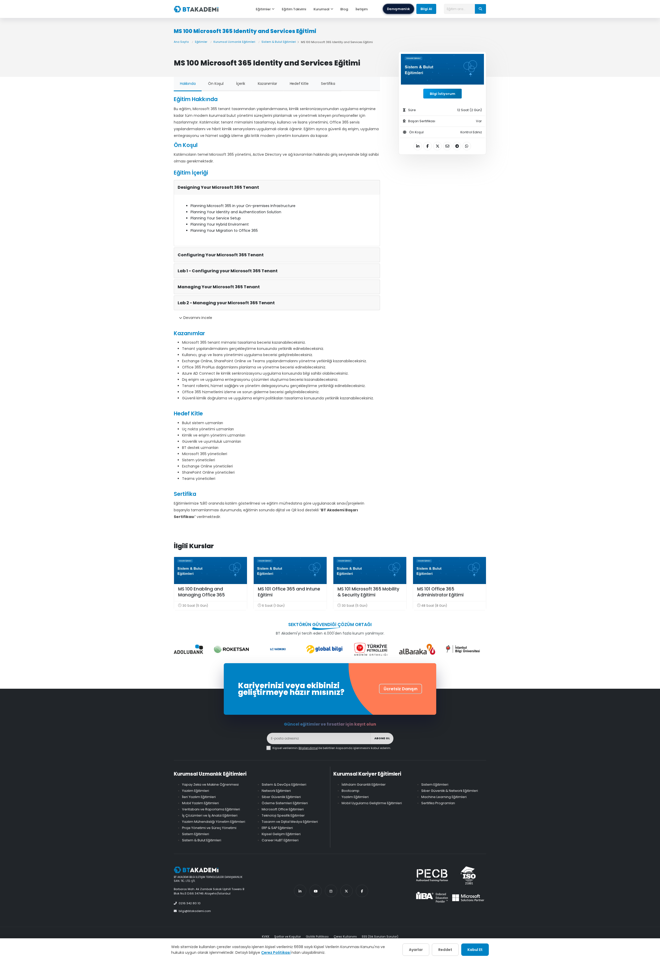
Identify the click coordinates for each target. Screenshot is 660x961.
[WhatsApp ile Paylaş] (467, 146)
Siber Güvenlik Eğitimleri (281, 797)
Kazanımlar (267, 83)
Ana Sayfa (181, 42)
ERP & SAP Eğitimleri (277, 828)
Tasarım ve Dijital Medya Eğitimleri (290, 821)
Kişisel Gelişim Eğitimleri (281, 834)
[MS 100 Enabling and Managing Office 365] (210, 570)
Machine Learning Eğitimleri (444, 797)
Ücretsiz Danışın (400, 689)
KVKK (265, 936)
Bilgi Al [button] (426, 9)
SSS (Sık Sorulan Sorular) (380, 936)
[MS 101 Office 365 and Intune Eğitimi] (290, 570)
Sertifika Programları (438, 803)
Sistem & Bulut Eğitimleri (278, 42)
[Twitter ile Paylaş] (437, 146)
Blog (344, 9)
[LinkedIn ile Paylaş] (418, 146)
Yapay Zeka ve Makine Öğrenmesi (210, 784)
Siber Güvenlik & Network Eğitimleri (449, 790)
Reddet (445, 949)
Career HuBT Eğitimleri (280, 840)
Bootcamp (350, 790)
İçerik (240, 83)
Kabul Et (475, 949)
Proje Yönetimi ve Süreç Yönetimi (209, 828)
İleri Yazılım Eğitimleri (199, 797)
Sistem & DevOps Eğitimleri (284, 784)
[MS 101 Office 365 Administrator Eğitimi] (449, 570)
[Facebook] (362, 891)
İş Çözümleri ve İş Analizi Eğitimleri (209, 815)
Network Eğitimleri (276, 790)
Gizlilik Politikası (317, 936)
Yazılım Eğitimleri (195, 790)
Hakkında (187, 83)
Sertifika (328, 83)
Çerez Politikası (276, 952)
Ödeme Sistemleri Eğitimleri (285, 803)
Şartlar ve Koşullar (287, 936)
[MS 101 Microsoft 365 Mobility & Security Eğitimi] (369, 570)
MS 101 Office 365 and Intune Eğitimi (289, 592)
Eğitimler (263, 9)
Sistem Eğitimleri (195, 834)
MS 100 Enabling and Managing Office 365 (201, 592)
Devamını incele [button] (197, 317)
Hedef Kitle (299, 83)
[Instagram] (331, 891)
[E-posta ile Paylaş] (447, 146)
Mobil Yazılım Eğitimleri (200, 803)
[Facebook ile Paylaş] (427, 146)
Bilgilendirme (308, 748)
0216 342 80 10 (190, 903)
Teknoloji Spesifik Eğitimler (283, 815)
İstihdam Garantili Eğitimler (364, 784)
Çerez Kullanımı (345, 936)
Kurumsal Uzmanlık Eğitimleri (234, 42)
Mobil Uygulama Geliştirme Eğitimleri (372, 803)
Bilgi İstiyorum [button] (442, 94)
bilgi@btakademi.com (195, 911)
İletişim (362, 9)
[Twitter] (346, 891)
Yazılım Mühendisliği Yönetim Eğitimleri (213, 821)
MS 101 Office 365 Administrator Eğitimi (440, 592)
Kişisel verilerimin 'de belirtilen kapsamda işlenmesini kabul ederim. (332, 748)
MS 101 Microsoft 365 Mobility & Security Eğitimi (368, 592)
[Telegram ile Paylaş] (457, 146)
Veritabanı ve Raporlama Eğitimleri (211, 809)
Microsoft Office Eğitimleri (283, 809)
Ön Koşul (215, 83)
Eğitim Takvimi (294, 9)
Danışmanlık (398, 9)
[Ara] (480, 9)
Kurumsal (321, 9)
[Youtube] (315, 891)
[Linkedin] (300, 891)
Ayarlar (416, 949)
